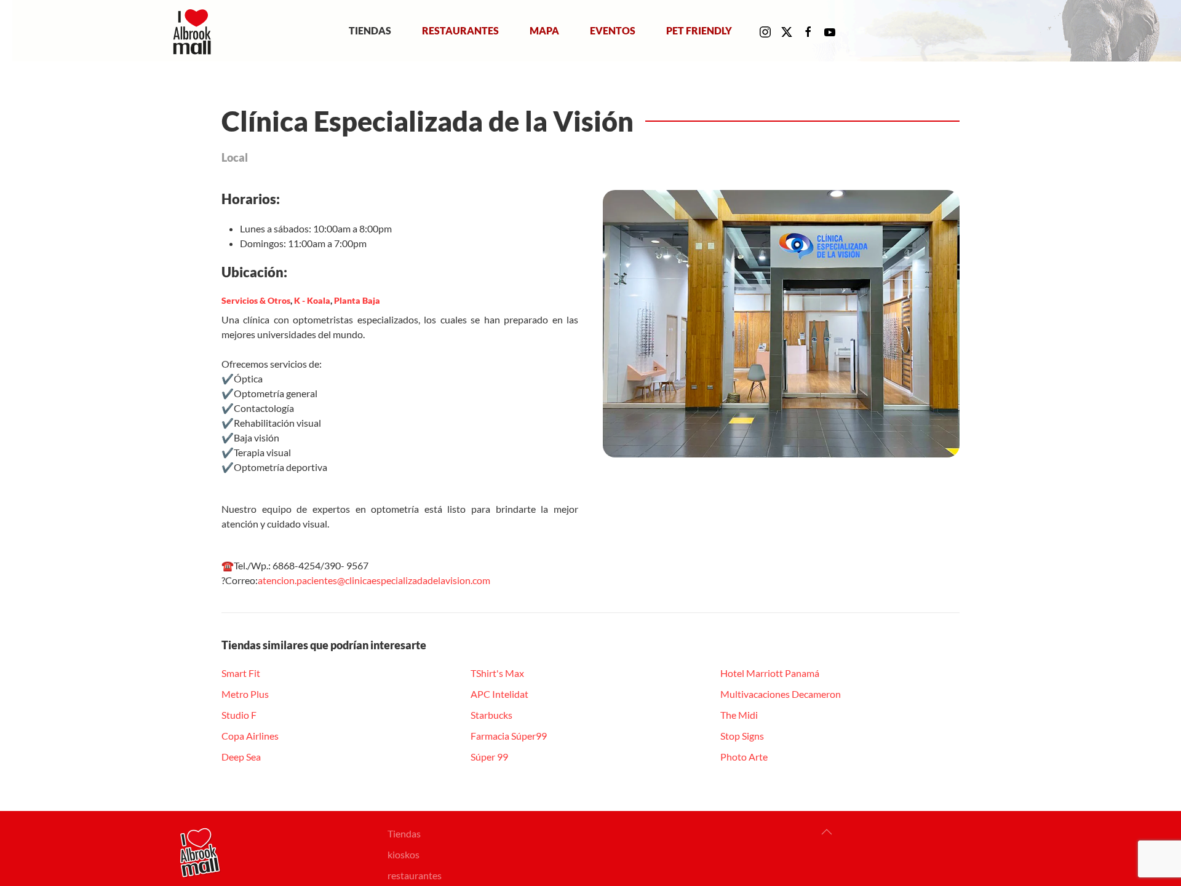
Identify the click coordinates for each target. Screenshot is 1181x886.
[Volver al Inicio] (194, 30)
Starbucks (491, 715)
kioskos (404, 854)
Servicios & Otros (255, 300)
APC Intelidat (499, 694)
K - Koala (312, 300)
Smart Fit (240, 673)
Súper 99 (489, 756)
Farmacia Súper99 (509, 736)
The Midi (739, 715)
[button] (826, 832)
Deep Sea (241, 756)
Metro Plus (245, 694)
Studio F (238, 715)
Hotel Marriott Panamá (769, 673)
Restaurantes (460, 30)
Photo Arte (744, 756)
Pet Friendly (699, 30)
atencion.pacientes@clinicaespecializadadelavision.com (374, 580)
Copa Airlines (250, 736)
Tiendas (370, 30)
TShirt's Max (497, 673)
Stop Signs (742, 736)
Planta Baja (357, 300)
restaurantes (415, 875)
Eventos (612, 30)
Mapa (544, 30)
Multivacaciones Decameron (780, 694)
